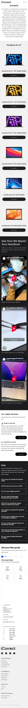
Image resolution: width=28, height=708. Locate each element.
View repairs (14, 75)
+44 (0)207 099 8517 (8, 617)
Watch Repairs (4, 679)
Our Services (3, 661)
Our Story (3, 686)
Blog (2, 688)
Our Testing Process (5, 665)
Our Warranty (4, 666)
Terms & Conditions (5, 695)
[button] (26, 2)
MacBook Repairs (5, 674)
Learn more (21, 437)
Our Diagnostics (4, 663)
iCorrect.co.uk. (8, 704)
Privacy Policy (4, 697)
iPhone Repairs (4, 676)
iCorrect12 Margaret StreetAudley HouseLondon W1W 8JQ (7, 610)
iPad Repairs (3, 677)
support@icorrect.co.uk (8, 622)
